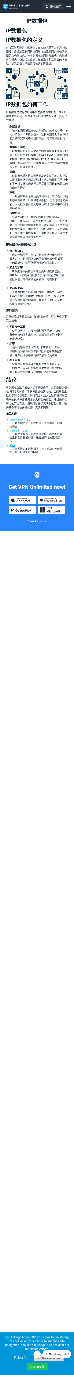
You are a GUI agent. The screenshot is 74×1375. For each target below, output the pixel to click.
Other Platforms (37, 521)
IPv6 (12, 445)
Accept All (37, 1366)
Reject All (20, 1357)
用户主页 (55, 6)
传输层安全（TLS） (21, 419)
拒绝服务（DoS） (19, 430)
